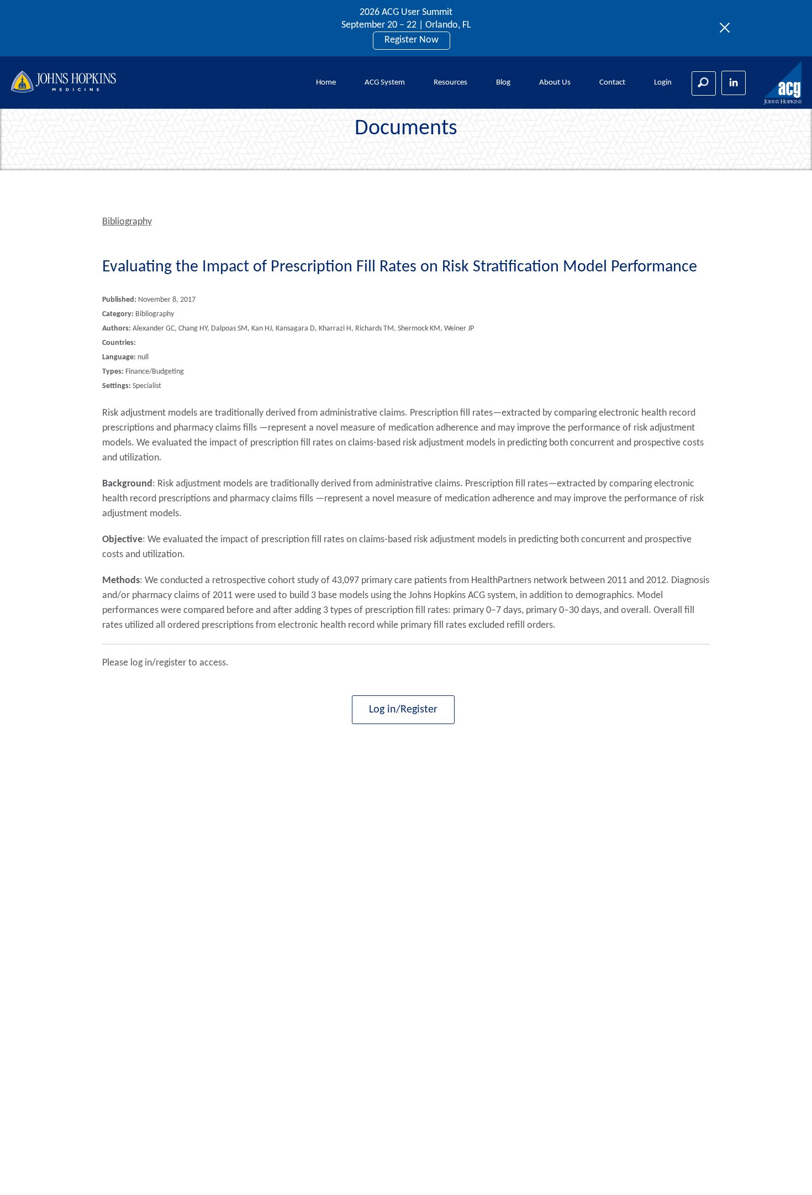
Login (663, 82)
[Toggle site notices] (727, 28)
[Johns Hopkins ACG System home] (783, 83)
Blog (503, 82)
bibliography (127, 222)
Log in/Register (403, 709)
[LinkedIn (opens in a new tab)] (733, 83)
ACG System (385, 82)
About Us (555, 82)
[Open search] (704, 83)
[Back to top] (785, 1172)
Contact (612, 82)
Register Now (411, 40)
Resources (450, 82)
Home (326, 82)
